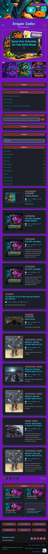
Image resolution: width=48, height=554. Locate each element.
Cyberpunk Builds (7, 151)
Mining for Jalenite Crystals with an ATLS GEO (33, 344)
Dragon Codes (23, 24)
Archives (5, 138)
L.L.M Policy (9, 524)
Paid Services (6, 161)
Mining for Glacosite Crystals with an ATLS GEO (33, 455)
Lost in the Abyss (7, 157)
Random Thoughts (7, 164)
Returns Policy (39, 524)
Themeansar (5, 549)
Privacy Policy (24, 524)
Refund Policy (9, 530)
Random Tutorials (7, 167)
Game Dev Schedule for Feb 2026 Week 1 (24, 44)
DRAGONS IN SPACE (10, 69)
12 (14, 478)
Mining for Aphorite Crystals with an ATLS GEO (33, 398)
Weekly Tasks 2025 (7, 177)
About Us (39, 530)
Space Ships (28, 421)
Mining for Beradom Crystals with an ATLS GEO (33, 371)
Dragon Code (30, 199)
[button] (43, 45)
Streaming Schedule (29, 548)
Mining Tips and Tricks (30, 339)
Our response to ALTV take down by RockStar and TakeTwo (16, 106)
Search (24, 115)
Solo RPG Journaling (7, 99)
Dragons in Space (36, 551)
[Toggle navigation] (3, 25)
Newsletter (24, 530)
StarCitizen (5, 174)
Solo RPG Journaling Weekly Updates (11, 96)
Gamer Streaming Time (8, 154)
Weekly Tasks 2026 (7, 180)
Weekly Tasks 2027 (7, 184)
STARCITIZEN (39, 69)
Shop (30, 545)
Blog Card (19, 547)
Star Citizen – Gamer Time (40, 548)
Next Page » (43, 478)
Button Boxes (6, 109)
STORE (24, 69)
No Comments (29, 201)
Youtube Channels (31, 196)
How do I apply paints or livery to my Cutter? (33, 424)
